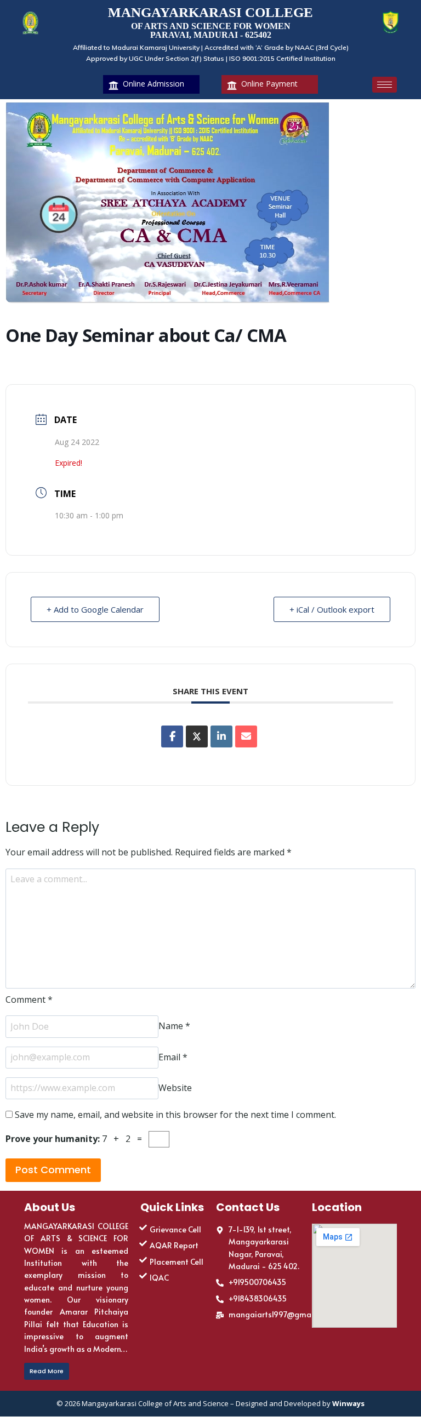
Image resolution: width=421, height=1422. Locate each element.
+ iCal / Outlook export (331, 609)
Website (175, 1088)
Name (174, 1026)
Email (172, 1057)
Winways (348, 1403)
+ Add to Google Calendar (95, 609)
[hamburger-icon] (384, 85)
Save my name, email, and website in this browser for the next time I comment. (175, 1115)
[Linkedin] (221, 736)
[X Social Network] (197, 736)
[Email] (246, 736)
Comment (29, 999)
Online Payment (269, 84)
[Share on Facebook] (172, 736)
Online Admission (153, 84)
